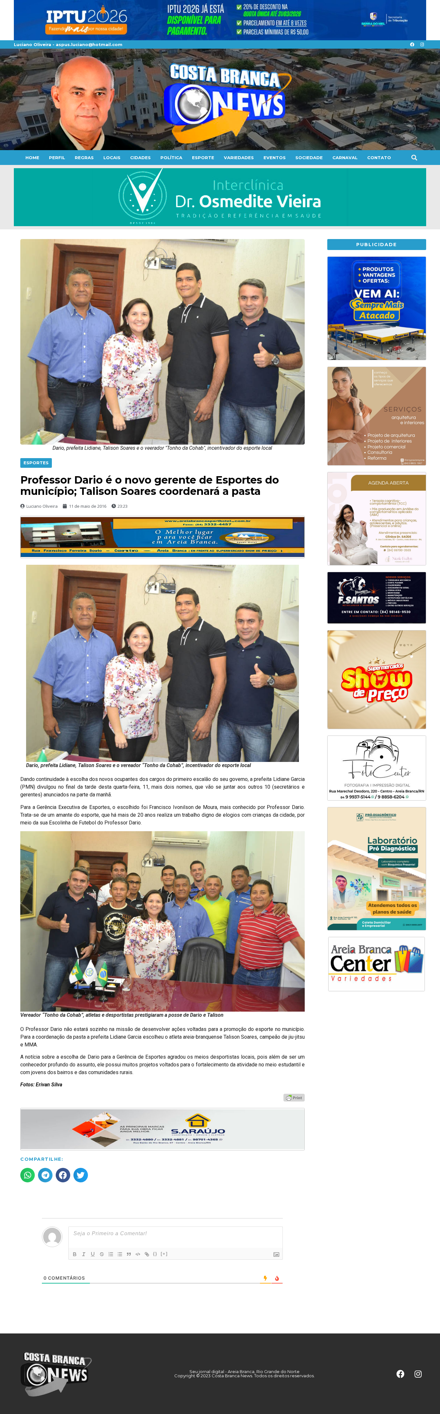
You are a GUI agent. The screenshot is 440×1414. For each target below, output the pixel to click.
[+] (164, 1253)
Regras (84, 157)
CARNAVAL (345, 157)
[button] (414, 157)
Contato (379, 157)
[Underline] (92, 1254)
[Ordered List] (110, 1254)
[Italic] (83, 1254)
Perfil (57, 157)
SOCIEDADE (309, 157)
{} (155, 1253)
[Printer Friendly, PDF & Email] (294, 1097)
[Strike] (101, 1254)
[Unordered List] (119, 1254)
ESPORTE (203, 157)
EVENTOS (274, 157)
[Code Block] (137, 1254)
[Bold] (74, 1254)
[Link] (146, 1254)
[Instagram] (422, 44)
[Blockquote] (128, 1254)
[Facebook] (412, 44)
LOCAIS (111, 157)
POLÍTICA (171, 157)
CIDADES (140, 157)
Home (32, 157)
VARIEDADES (239, 157)
